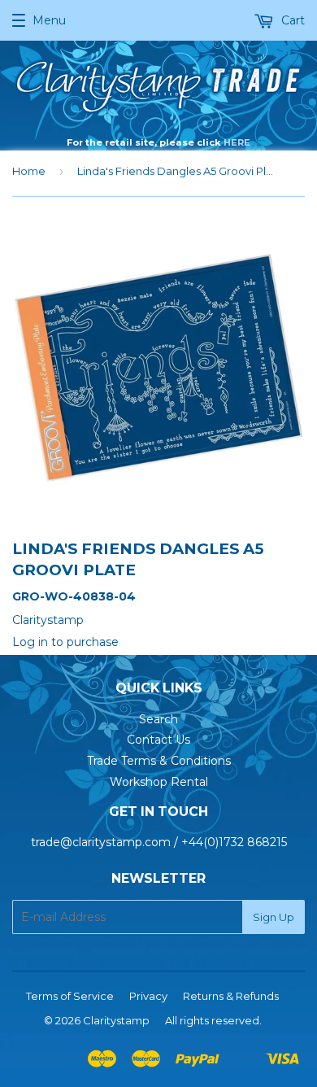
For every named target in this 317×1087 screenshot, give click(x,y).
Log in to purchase (65, 642)
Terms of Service (70, 995)
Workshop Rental (159, 782)
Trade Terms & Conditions (159, 760)
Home (29, 170)
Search (158, 719)
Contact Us (158, 739)
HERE (237, 142)
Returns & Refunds (231, 995)
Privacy (148, 995)
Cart (291, 20)
